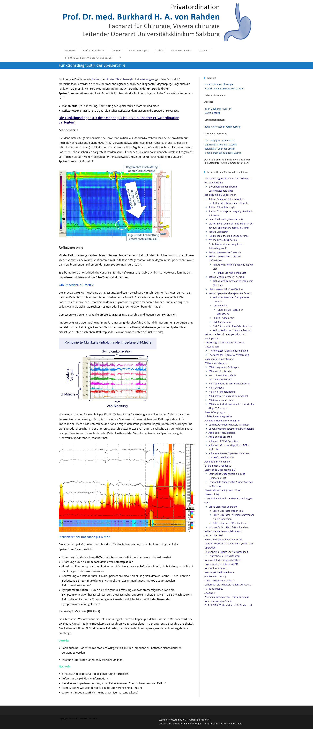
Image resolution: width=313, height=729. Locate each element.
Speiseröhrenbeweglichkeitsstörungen (130, 79)
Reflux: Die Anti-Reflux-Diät (231, 272)
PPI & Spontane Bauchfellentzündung (229, 383)
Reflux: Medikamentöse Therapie (226, 276)
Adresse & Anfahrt (199, 719)
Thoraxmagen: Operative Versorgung (229, 354)
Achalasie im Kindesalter (217, 461)
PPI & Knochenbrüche (220, 371)
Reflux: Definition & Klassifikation (226, 199)
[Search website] (120, 58)
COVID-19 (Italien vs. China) (219, 580)
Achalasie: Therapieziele (222, 432)
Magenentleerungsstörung (219, 359)
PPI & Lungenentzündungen (224, 367)
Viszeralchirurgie (213, 182)
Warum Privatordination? (172, 719)
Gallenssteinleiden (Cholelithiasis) (222, 531)
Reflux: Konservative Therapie (225, 252)
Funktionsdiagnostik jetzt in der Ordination (227, 178)
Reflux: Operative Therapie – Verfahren (230, 293)
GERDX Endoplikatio (223, 317)
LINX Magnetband (222, 322)
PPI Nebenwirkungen (215, 363)
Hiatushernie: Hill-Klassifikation (226, 289)
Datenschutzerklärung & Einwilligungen (180, 723)
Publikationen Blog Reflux (218, 416)
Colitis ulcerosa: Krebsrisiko (228, 510)
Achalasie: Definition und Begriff (222, 420)
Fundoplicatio (220, 305)
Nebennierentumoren (216, 568)
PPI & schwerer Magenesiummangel (228, 395)
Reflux (95, 79)
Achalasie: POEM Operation (223, 441)
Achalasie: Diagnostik (220, 436)
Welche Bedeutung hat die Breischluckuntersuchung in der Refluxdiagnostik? (226, 244)
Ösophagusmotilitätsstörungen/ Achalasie (231, 428)
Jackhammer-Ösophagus (217, 465)
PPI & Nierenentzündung (222, 391)
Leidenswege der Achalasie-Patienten (229, 424)
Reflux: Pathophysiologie (222, 207)
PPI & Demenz (216, 387)
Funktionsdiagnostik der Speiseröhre (229, 235)
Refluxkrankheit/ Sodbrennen (220, 194)
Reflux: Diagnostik (218, 231)
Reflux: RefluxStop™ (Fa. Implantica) (232, 330)
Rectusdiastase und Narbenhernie (223, 539)
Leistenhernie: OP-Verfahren (224, 555)
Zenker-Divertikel (213, 535)
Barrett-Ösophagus (214, 412)
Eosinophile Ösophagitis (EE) (219, 469)
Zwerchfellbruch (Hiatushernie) (226, 219)
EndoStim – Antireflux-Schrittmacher (232, 326)
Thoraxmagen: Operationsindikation (228, 350)
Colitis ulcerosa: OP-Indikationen (230, 523)
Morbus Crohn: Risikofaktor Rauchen (229, 527)
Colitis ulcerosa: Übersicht (223, 506)
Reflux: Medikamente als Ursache (231, 203)
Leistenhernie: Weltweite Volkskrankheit (226, 551)
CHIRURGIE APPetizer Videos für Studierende (228, 605)
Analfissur (209, 592)
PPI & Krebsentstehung (221, 400)
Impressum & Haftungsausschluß (223, 723)
